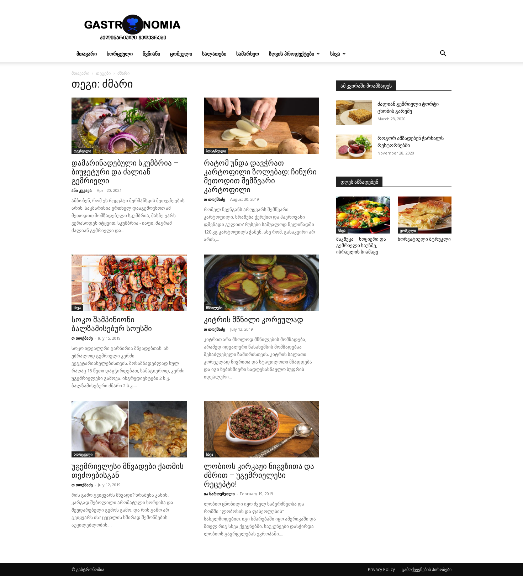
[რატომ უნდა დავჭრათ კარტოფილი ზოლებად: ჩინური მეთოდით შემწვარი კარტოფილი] (261, 126)
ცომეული (181, 53)
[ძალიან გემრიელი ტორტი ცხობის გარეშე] (354, 112)
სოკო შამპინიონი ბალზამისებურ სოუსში (112, 324)
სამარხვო (247, 53)
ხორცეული (120, 53)
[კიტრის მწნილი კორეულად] (261, 283)
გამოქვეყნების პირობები (426, 569)
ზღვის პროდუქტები (291, 53)
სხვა (335, 53)
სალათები (214, 53)
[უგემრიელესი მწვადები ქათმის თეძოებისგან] (129, 429)
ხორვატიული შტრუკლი (424, 239)
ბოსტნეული (216, 150)
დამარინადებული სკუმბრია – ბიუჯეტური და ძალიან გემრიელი (125, 172)
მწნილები (214, 307)
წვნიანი (151, 53)
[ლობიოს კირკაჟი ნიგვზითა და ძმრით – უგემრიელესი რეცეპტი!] (261, 429)
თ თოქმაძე (214, 199)
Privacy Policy (381, 569)
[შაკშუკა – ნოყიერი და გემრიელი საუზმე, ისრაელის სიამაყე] (363, 215)
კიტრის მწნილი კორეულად (253, 319)
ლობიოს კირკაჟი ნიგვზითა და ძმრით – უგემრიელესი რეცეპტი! (259, 475)
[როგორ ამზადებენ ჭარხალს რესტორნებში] (354, 147)
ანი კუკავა (82, 190)
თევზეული (82, 150)
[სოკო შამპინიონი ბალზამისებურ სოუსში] (129, 283)
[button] (442, 54)
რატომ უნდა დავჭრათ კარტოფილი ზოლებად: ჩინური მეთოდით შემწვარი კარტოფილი (260, 176)
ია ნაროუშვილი (219, 493)
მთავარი (86, 53)
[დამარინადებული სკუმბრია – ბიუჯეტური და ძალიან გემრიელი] (129, 126)
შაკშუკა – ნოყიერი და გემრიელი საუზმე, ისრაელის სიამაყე (361, 245)
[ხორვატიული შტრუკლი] (425, 215)
